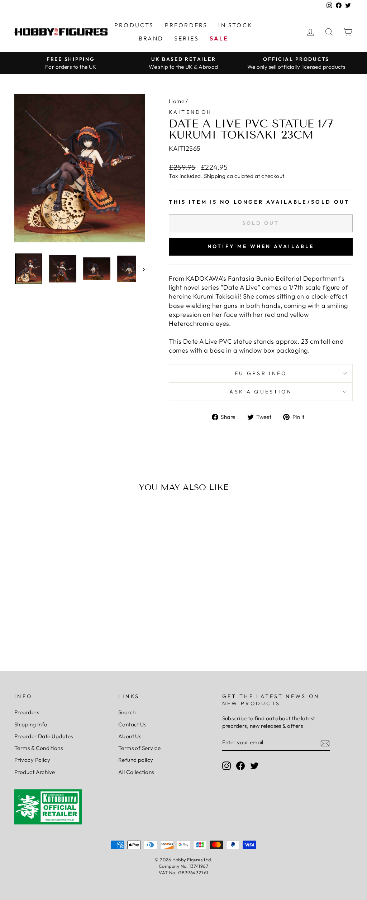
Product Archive (34, 772)
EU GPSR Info (261, 373)
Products (134, 25)
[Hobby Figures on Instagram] (226, 765)
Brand (151, 38)
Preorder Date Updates (43, 736)
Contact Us (132, 724)
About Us (130, 736)
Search (127, 712)
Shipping (215, 176)
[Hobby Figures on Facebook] (240, 765)
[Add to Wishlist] (23, 518)
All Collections (136, 772)
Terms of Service (139, 748)
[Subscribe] (325, 743)
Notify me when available (261, 246)
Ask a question (260, 391)
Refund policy (135, 759)
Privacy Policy (32, 759)
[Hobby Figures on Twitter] (254, 765)
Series (186, 38)
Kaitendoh (190, 112)
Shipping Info (31, 724)
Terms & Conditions (38, 748)
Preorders (186, 25)
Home (176, 101)
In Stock (235, 25)
